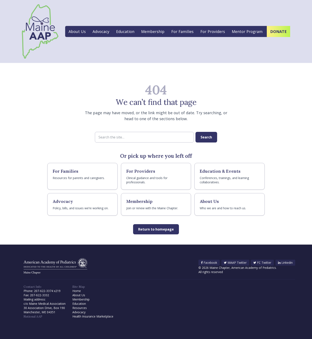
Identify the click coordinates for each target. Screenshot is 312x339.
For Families (182, 31)
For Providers (212, 31)
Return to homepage (156, 229)
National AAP (33, 316)
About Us (77, 31)
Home (76, 291)
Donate (278, 31)
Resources (79, 308)
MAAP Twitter (237, 263)
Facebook (210, 263)
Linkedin (287, 263)
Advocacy (101, 31)
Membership (152, 31)
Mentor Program (247, 31)
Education (125, 31)
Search (206, 137)
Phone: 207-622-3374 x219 (42, 291)
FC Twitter (264, 263)
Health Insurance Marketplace (92, 316)
